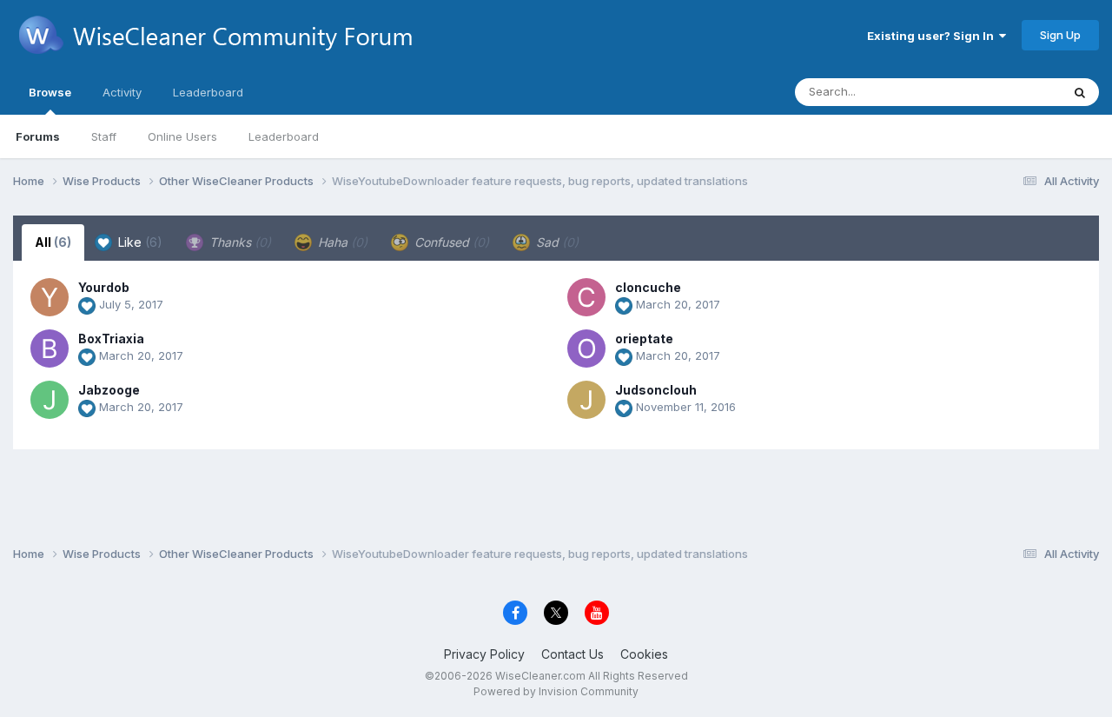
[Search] (1080, 92)
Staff (103, 136)
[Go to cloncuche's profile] (586, 297)
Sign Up (1060, 35)
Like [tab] (138, 242)
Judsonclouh (656, 389)
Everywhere (1006, 91)
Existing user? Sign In (933, 36)
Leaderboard (283, 136)
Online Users (182, 136)
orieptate (644, 338)
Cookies (644, 654)
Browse (50, 92)
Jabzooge (109, 389)
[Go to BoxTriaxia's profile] (49, 348)
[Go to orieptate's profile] (586, 348)
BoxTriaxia (111, 338)
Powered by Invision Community (556, 691)
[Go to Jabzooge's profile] (49, 400)
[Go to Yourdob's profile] (49, 297)
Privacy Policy (484, 654)
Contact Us (572, 654)
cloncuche (648, 287)
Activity (122, 92)
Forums (38, 136)
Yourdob (103, 287)
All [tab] (53, 242)
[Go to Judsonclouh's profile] (586, 400)
